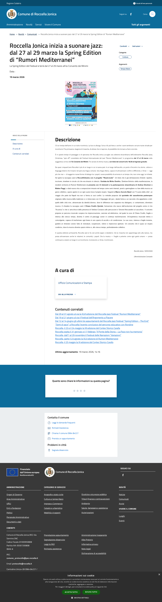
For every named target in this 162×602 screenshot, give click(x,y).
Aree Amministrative (16, 499)
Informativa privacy (90, 544)
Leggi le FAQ (49, 544)
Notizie (122, 494)
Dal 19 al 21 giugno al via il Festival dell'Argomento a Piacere (84, 317)
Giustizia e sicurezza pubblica (94, 494)
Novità (21, 34)
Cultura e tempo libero (53, 499)
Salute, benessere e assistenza (95, 508)
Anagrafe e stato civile (53, 494)
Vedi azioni (136, 46)
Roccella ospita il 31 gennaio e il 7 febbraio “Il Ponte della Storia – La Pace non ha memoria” (99, 331)
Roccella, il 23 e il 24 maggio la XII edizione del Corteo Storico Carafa (87, 328)
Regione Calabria (14, 3)
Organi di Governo (14, 494)
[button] (81, 597)
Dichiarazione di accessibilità (94, 553)
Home (12, 34)
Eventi (122, 520)
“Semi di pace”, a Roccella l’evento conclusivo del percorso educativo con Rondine (94, 324)
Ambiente (86, 503)
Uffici (9, 503)
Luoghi (122, 516)
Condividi (123, 46)
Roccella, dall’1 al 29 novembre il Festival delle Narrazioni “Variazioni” (88, 335)
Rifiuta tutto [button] (91, 592)
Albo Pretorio (87, 539)
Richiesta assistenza (53, 548)
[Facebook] (129, 14)
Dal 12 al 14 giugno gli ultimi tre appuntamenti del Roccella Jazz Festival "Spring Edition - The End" (102, 321)
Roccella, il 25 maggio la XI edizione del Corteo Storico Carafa (84, 342)
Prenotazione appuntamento (56, 535)
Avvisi (121, 503)
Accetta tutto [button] (71, 592)
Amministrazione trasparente (94, 535)
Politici (9, 512)
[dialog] (81, 587)
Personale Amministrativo (18, 517)
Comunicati (32, 34)
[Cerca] (152, 14)
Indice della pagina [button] (20, 135)
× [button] (159, 575)
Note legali (86, 548)
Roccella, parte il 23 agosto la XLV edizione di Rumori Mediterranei (86, 338)
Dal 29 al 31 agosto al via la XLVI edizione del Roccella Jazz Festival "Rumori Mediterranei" (98, 314)
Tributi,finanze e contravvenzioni (96, 498)
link (105, 587)
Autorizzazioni (88, 512)
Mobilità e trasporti (52, 512)
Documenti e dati (14, 521)
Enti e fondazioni (14, 508)
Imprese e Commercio (53, 503)
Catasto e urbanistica (53, 508)
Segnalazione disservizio (54, 539)
